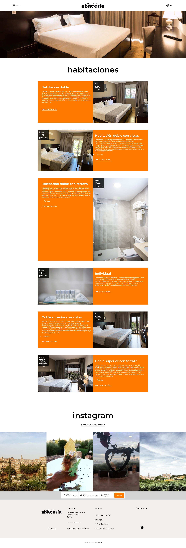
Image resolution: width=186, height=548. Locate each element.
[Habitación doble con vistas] (65, 150)
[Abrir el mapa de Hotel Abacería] (79, 515)
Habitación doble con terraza (65, 184)
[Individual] (65, 286)
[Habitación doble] (120, 102)
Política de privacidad (102, 515)
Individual (103, 273)
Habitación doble (55, 87)
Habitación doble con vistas (117, 135)
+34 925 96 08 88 (73, 523)
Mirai (100, 543)
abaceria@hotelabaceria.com (78, 528)
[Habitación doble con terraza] (120, 219)
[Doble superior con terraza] (65, 373)
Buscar (119, 495)
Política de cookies (101, 524)
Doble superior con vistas (62, 317)
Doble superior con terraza (116, 361)
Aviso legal (98, 520)
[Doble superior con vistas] (120, 329)
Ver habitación (49, 109)
